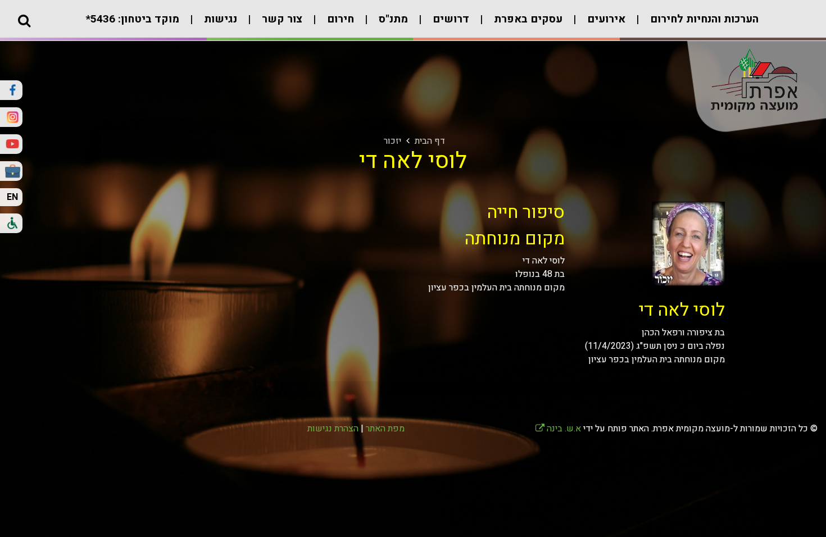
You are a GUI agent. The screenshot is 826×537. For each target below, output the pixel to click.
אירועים (604, 19)
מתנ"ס (392, 19)
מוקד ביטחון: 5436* (132, 19)
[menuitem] (693, 25)
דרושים (449, 19)
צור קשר (280, 19)
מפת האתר (385, 428)
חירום (339, 19)
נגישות (219, 19)
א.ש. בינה (558, 428)
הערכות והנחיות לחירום (703, 19)
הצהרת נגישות (332, 428)
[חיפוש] (24, 20)
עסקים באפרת (526, 19)
